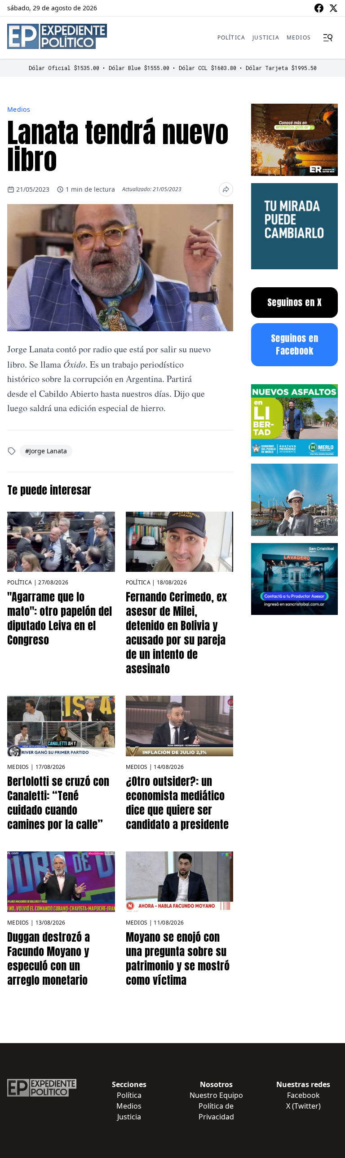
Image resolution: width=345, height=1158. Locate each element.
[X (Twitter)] (333, 8)
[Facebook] (318, 8)
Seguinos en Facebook (294, 344)
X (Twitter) (303, 1106)
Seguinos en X (294, 302)
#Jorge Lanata (46, 451)
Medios (299, 37)
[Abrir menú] (328, 38)
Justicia (265, 37)
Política (231, 37)
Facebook (303, 1095)
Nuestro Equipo (216, 1095)
